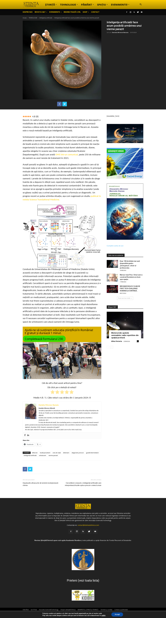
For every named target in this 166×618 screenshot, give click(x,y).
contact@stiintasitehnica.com (88, 525)
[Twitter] (138, 12)
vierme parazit (53, 455)
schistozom (42, 455)
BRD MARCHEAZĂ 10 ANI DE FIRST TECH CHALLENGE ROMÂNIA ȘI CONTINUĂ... (130, 288)
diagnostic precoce (78, 453)
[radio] (52, 392)
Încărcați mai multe (124, 298)
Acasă (25, 18)
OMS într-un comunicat (66, 154)
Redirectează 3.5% (72, 12)
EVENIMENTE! (119, 4)
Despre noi (28, 12)
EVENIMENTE (54, 12)
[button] (140, 5)
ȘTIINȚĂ (50, 4)
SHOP (85, 12)
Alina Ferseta (116, 341)
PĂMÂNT (86, 4)
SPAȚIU (101, 4)
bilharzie (34, 453)
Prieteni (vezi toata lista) (83, 580)
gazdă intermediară (92, 453)
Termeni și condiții (106, 610)
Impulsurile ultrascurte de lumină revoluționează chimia (40, 484)
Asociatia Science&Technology (48, 610)
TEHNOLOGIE (68, 4)
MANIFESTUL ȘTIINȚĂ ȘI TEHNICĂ (88, 610)
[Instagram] (130, 12)
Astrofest (26, 610)
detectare (66, 453)
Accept (117, 614)
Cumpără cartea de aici (115, 246)
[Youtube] (141, 12)
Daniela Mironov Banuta (120, 32)
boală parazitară (45, 453)
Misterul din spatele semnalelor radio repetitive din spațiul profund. (125, 335)
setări (103, 615)
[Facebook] (126, 12)
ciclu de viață (57, 453)
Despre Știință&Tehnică (68, 610)
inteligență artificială (30, 455)
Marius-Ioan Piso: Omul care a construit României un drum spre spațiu (131, 277)
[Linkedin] (28, 435)
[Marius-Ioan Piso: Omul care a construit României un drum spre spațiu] (112, 277)
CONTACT (95, 12)
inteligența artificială (45, 18)
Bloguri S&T (112, 307)
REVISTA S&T (40, 12)
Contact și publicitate (121, 610)
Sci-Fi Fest (34, 610)
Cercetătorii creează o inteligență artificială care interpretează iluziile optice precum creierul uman (83, 484)
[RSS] (134, 12)
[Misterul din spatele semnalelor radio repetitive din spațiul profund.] (125, 325)
